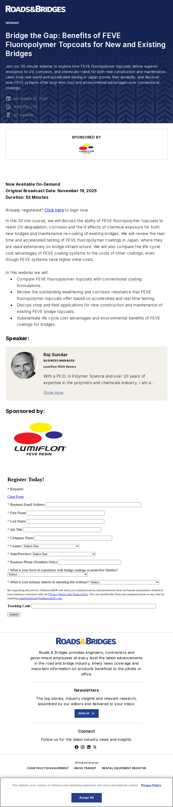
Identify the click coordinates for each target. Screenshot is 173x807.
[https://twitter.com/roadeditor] (95, 747)
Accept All (86, 797)
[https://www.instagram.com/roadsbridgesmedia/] (82, 747)
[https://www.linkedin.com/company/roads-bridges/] (88, 747)
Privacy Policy (151, 785)
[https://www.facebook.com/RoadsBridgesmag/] (76, 747)
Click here (54, 210)
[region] (86, 792)
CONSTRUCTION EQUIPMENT (48, 768)
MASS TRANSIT (85, 768)
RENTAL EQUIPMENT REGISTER (124, 768)
